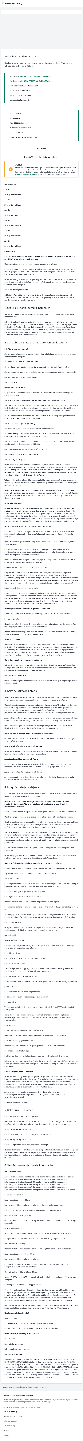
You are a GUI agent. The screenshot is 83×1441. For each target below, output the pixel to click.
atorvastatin (41, 149)
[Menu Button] (41, 12)
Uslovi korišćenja (9, 1426)
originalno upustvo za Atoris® (26, 174)
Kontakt (6, 1435)
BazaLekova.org (13, 3)
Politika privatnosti (10, 1421)
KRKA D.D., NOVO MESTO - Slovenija (35, 76)
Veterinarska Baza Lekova (12, 1416)
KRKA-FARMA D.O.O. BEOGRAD (37, 81)
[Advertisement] (41, 30)
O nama (6, 1430)
